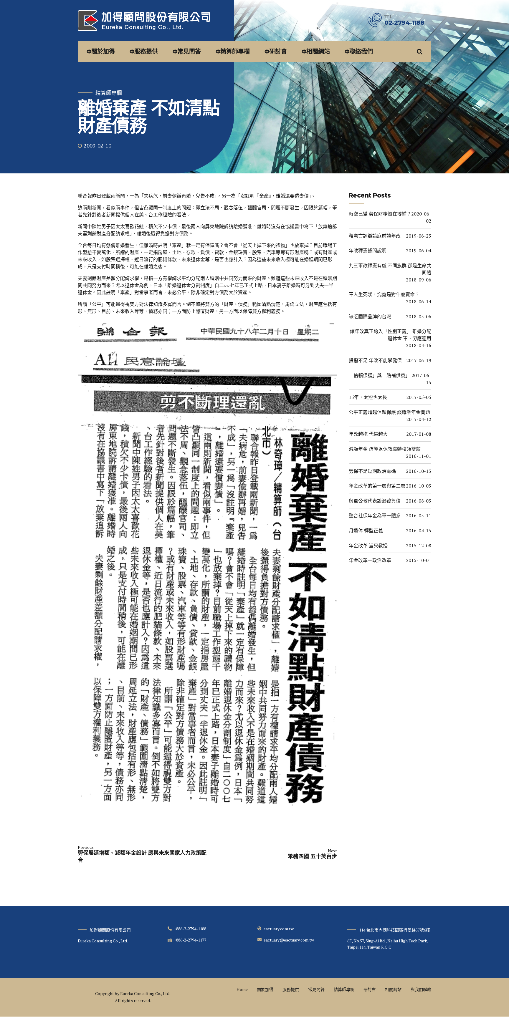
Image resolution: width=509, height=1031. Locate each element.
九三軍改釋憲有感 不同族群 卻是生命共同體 (390, 269)
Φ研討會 (276, 51)
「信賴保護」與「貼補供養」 (379, 375)
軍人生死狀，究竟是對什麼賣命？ (384, 294)
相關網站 (393, 989)
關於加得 (265, 989)
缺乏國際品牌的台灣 (370, 316)
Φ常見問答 (187, 51)
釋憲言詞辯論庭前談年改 (375, 236)
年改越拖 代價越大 (368, 434)
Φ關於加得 (101, 51)
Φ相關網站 (316, 51)
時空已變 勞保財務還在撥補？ (380, 213)
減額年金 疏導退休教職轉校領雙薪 (385, 449)
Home (242, 989)
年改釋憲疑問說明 (367, 250)
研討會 (369, 989)
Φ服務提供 (144, 51)
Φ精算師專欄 (233, 51)
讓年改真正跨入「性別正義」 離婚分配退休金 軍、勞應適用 (390, 335)
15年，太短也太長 (368, 397)
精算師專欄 (108, 92)
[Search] (419, 51)
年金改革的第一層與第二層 (377, 486)
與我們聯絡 (421, 989)
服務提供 (290, 989)
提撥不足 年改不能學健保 (375, 360)
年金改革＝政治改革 (370, 560)
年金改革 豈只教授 (368, 545)
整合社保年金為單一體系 (375, 515)
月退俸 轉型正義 (366, 530)
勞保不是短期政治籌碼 (372, 471)
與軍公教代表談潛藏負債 (375, 501)
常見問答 (316, 989)
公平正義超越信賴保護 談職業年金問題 (389, 412)
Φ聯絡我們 (359, 51)
